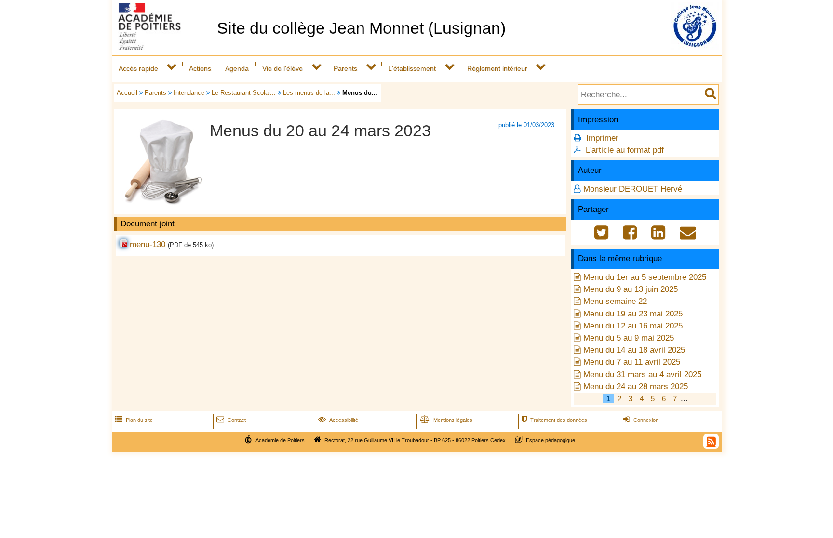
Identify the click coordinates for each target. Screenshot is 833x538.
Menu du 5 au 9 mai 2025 (628, 337)
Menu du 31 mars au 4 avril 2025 (642, 374)
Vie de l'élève (282, 68)
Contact (231, 420)
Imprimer (602, 138)
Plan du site (134, 420)
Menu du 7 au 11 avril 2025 (631, 362)
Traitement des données (554, 420)
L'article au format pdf (625, 150)
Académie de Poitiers (280, 440)
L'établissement (412, 68)
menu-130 (147, 244)
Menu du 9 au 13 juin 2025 (630, 289)
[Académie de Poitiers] (162, 47)
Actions (200, 68)
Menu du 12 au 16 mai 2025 (633, 325)
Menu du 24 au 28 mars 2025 (635, 386)
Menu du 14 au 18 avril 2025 (634, 349)
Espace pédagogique (550, 440)
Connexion (640, 420)
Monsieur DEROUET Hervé (632, 189)
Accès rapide (138, 68)
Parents (345, 68)
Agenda (237, 68)
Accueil (127, 92)
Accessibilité (338, 420)
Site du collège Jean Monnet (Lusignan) (361, 28)
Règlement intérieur (497, 68)
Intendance (189, 92)
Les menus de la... (309, 92)
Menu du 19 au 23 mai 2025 (633, 313)
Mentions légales (446, 420)
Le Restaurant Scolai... (244, 92)
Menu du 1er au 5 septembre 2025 (644, 277)
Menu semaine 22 (615, 301)
